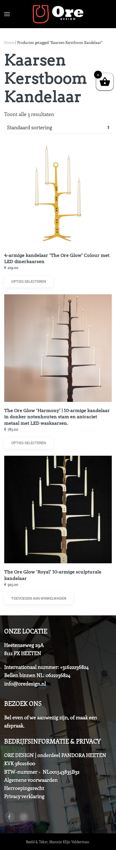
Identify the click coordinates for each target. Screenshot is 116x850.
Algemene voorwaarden (31, 779)
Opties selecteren (28, 281)
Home (9, 42)
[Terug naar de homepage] (58, 14)
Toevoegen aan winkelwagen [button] (38, 598)
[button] (7, 14)
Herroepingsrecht (24, 788)
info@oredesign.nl (25, 683)
